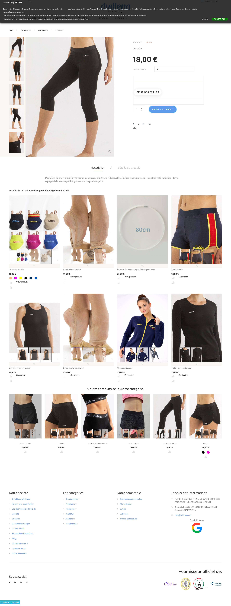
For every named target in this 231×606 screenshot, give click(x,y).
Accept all (219, 19)
